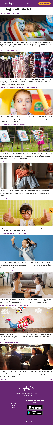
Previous (3, 379)
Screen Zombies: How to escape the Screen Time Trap (14, 305)
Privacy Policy (22, 421)
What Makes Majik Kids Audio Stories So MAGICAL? (13, 233)
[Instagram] (24, 396)
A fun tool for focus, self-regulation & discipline (12, 124)
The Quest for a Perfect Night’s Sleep (9, 13)
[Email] (31, 396)
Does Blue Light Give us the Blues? (9, 198)
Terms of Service (30, 421)
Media (13, 409)
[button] (28, 3)
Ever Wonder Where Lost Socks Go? (9, 50)
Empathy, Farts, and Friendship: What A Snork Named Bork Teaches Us (18, 87)
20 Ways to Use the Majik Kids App (9, 342)
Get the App (12, 411)
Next (51, 379)
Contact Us (13, 412)
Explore (12, 401)
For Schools (13, 403)
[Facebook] (22, 396)
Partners (13, 407)
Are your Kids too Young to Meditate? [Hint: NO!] (12, 270)
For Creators (12, 405)
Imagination (15, 421)
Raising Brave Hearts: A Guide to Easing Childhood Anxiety (15, 161)
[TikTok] (26, 396)
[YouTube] (29, 396)
